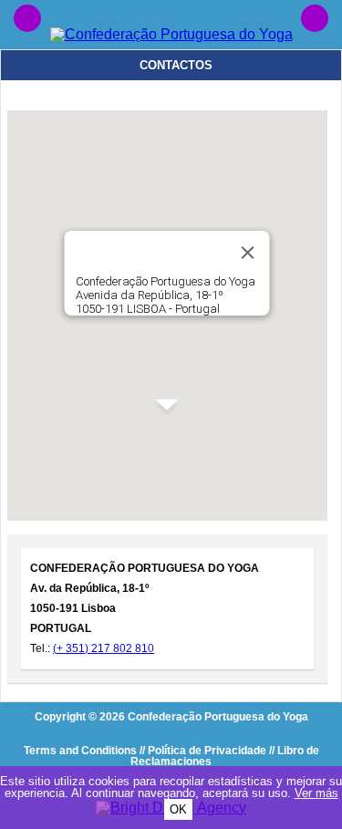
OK (178, 809)
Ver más (316, 793)
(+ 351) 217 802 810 (103, 648)
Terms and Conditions (80, 750)
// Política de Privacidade (203, 750)
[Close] (248, 253)
